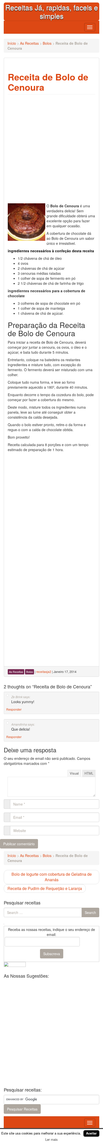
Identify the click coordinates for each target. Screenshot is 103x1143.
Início (12, 43)
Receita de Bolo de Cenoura (48, 81)
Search (90, 912)
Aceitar (91, 1133)
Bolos (47, 43)
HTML (88, 773)
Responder (14, 709)
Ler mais (51, 1139)
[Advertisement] (51, 506)
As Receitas (29, 43)
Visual (74, 773)
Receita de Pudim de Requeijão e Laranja (45, 888)
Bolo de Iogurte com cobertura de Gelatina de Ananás (52, 876)
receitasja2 (43, 671)
